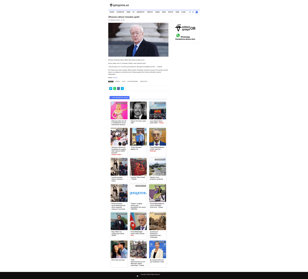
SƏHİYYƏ (170, 12)
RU (190, 12)
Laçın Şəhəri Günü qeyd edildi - (157, 122)
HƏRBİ (177, 12)
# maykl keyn (143, 81)
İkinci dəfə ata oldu (117, 260)
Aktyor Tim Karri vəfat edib (138, 122)
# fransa (117, 81)
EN (193, 12)
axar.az (115, 77)
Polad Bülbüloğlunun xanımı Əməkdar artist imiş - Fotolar (157, 205)
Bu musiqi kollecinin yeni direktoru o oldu (157, 261)
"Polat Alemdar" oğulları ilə (136, 148)
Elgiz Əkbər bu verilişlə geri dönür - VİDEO (118, 233)
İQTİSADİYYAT (120, 12)
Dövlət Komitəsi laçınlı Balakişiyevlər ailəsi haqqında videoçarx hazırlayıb (118, 206)
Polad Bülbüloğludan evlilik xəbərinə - (157, 149)
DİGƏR (164, 12)
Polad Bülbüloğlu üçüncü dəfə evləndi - (138, 233)
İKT (133, 12)
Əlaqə (184, 12)
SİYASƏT (112, 12)
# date (123, 81)
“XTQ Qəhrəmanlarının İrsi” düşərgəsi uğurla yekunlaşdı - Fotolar (138, 262)
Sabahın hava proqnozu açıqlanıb (156, 178)
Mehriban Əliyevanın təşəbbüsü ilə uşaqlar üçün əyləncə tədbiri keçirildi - (118, 150)
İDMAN (128, 12)
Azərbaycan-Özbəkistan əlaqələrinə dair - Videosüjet (156, 234)
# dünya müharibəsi (132, 81)
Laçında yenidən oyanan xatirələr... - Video (118, 179)
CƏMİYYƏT (150, 12)
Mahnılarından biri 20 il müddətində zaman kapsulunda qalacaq (118, 123)
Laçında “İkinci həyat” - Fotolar (138, 178)
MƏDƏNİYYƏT (141, 12)
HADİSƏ (157, 12)
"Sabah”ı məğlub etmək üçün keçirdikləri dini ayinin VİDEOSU (138, 206)
